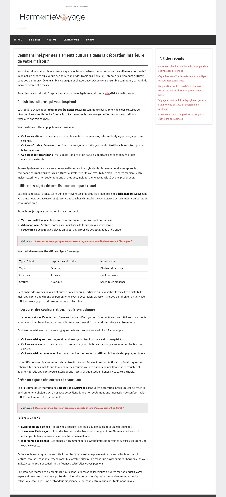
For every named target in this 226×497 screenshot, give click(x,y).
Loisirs (90, 39)
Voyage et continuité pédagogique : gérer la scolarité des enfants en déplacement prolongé (182, 104)
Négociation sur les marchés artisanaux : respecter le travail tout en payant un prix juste (181, 90)
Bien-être (34, 39)
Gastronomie (71, 39)
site (107, 93)
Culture (51, 39)
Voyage (18, 39)
